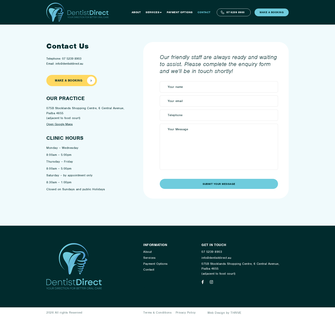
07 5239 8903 (235, 12)
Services (152, 12)
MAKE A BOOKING (272, 12)
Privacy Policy (186, 313)
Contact (204, 12)
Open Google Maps (59, 124)
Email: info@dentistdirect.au (64, 63)
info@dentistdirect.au (216, 258)
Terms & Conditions (157, 313)
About (136, 12)
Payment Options (180, 12)
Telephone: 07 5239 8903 (63, 58)
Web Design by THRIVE (224, 312)
